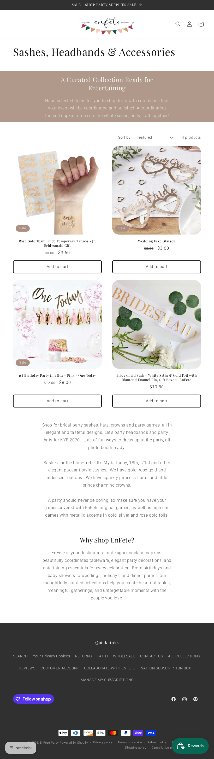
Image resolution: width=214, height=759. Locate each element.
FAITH (102, 656)
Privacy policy (102, 742)
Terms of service (130, 742)
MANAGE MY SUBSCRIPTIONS (107, 680)
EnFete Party (49, 742)
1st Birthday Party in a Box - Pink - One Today (57, 375)
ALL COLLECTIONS (184, 656)
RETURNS (83, 656)
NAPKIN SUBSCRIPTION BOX (166, 668)
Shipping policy (135, 747)
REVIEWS (27, 668)
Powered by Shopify (74, 742)
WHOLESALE (124, 656)
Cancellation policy (165, 747)
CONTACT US (151, 656)
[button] (11, 24)
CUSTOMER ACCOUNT (59, 668)
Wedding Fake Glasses (156, 241)
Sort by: (124, 137)
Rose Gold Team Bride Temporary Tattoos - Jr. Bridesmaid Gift (57, 243)
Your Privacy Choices (51, 656)
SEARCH (20, 656)
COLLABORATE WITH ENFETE (109, 668)
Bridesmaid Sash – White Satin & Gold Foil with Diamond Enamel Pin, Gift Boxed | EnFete (156, 377)
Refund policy (157, 742)
